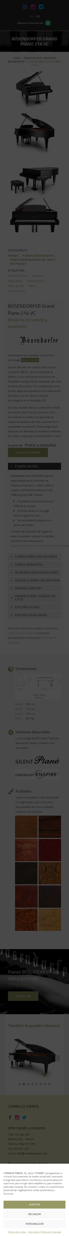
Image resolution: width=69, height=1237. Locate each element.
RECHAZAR (34, 1214)
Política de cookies (17, 1232)
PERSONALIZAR (35, 1224)
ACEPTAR (34, 1204)
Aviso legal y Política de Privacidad (44, 1232)
